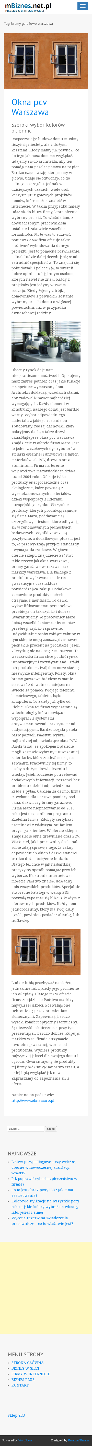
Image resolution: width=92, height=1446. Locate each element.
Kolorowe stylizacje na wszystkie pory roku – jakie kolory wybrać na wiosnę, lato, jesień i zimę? (45, 1206)
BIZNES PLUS (23, 1380)
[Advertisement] (46, 1288)
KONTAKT (20, 1385)
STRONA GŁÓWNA (28, 1363)
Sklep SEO (16, 1415)
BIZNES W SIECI (25, 1368)
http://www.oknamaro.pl (33, 1100)
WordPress (25, 1440)
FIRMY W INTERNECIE (31, 1374)
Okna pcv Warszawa (30, 107)
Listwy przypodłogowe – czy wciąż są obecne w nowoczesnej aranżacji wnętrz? (43, 1167)
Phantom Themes (78, 1440)
